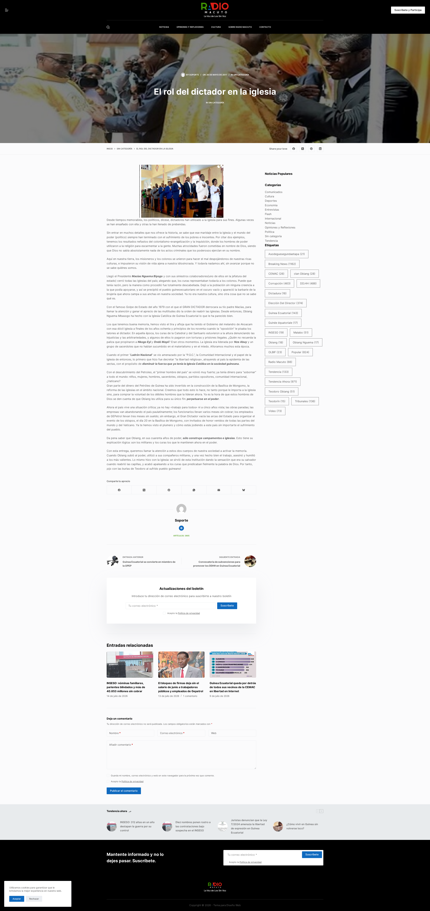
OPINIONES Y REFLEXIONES (190, 27)
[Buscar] (108, 27)
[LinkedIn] (320, 149)
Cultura (269, 196)
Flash (268, 214)
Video (275, 411)
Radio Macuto (280, 362)
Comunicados (273, 192)
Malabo (301, 332)
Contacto (265, 27)
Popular (300, 352)
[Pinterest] (311, 149)
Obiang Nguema (306, 342)
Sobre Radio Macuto (240, 27)
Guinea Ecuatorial (283, 313)
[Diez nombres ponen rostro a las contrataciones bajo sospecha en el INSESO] (167, 826)
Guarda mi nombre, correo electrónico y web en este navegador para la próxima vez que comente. (162, 775)
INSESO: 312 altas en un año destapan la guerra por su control (137, 826)
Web (213, 733)
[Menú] (6, 10)
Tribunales (305, 401)
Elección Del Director (285, 303)
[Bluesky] (243, 490)
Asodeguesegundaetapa (286, 254)
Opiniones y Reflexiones (280, 227)
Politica (269, 231)
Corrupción (279, 283)
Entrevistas (272, 209)
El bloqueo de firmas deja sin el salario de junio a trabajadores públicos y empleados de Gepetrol (180, 687)
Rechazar (34, 898)
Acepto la (183, 613)
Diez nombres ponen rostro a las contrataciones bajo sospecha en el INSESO (193, 826)
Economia (271, 205)
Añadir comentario (121, 744)
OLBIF (275, 352)
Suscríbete (227, 605)
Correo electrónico (172, 733)
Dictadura (277, 293)
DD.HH (308, 283)
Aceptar (17, 898)
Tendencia (271, 240)
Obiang (275, 342)
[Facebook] (294, 149)
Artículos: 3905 (181, 535)
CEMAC (276, 273)
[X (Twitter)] (302, 149)
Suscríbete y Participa (408, 10)
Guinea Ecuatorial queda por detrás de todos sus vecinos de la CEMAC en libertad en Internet (233, 687)
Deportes (271, 200)
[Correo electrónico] (218, 490)
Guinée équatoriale (283, 322)
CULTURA (216, 27)
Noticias (270, 223)
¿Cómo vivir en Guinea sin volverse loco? (302, 826)
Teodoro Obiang (281, 391)
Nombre (115, 733)
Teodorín (276, 401)
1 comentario (190, 696)
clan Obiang (304, 273)
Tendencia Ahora (282, 381)
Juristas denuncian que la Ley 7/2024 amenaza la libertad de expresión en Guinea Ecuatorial (249, 826)
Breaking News (282, 264)
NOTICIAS (164, 27)
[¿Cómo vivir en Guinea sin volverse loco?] (278, 826)
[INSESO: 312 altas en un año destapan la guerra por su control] (112, 826)
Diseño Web (233, 905)
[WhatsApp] (194, 490)
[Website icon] (181, 528)
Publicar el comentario (124, 790)
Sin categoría (241, 74)
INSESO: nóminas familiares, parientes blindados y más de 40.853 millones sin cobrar (126, 687)
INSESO (276, 332)
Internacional (273, 218)
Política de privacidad (189, 613)
